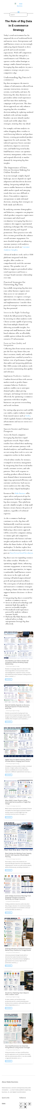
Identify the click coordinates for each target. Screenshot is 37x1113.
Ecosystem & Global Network (13, 901)
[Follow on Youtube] (25, 1106)
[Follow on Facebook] (20, 1103)
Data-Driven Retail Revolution (21, 553)
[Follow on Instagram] (29, 1103)
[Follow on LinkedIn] (25, 1103)
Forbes (28, 416)
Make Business (20, 493)
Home (3, 1103)
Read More (8, 679)
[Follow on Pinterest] (20, 1106)
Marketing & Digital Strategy (12, 666)
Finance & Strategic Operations (13, 806)
